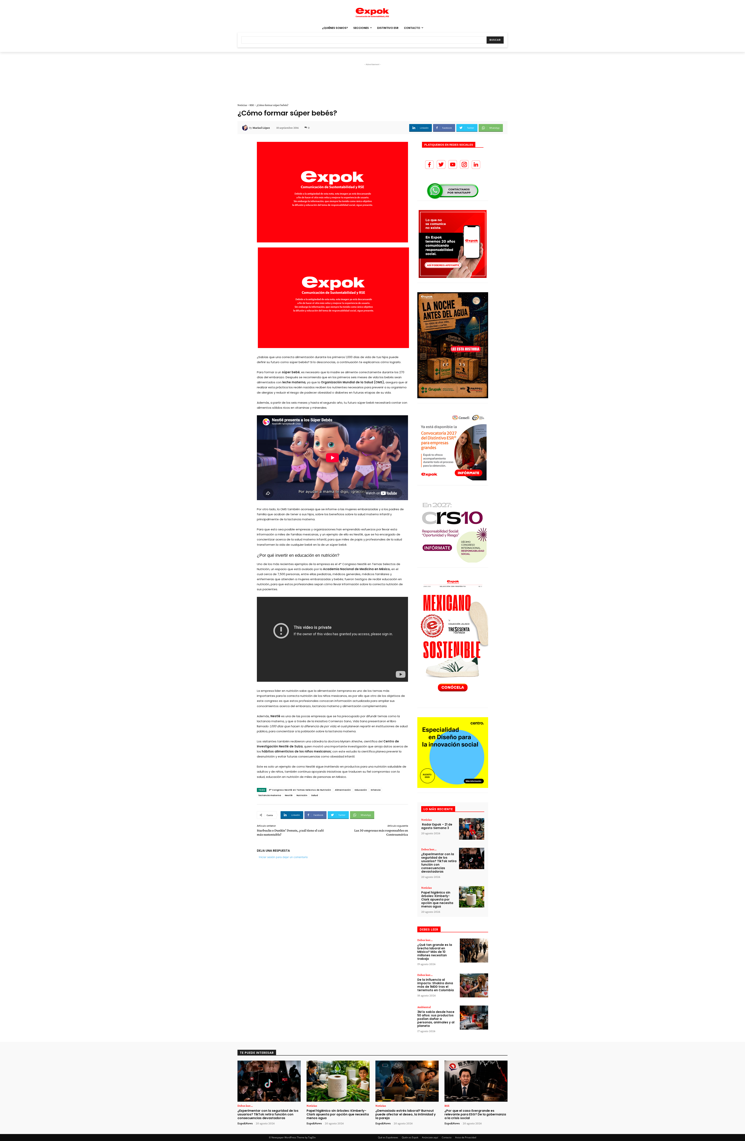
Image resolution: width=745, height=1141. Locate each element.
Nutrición (301, 795)
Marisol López (261, 127)
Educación (361, 789)
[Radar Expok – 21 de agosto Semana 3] (471, 829)
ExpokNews (245, 1123)
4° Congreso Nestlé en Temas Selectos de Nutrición (300, 789)
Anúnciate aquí (430, 1137)
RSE (251, 105)
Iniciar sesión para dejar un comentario (283, 857)
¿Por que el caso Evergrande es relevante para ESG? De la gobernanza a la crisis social (475, 1114)
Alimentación (343, 789)
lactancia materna (269, 795)
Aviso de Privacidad (465, 1137)
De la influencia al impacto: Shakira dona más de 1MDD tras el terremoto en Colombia (435, 985)
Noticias (242, 105)
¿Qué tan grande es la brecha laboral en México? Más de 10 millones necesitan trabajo (434, 952)
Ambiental (424, 1007)
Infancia (375, 789)
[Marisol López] (245, 128)
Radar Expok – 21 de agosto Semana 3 (436, 826)
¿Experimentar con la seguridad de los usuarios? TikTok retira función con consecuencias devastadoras (439, 863)
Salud (314, 795)
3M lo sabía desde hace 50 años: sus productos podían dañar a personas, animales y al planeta (435, 1019)
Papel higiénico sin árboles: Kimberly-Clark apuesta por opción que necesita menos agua (437, 899)
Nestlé (289, 795)
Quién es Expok (410, 1137)
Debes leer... (429, 849)
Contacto (446, 1137)
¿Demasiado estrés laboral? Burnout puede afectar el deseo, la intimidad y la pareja (405, 1114)
